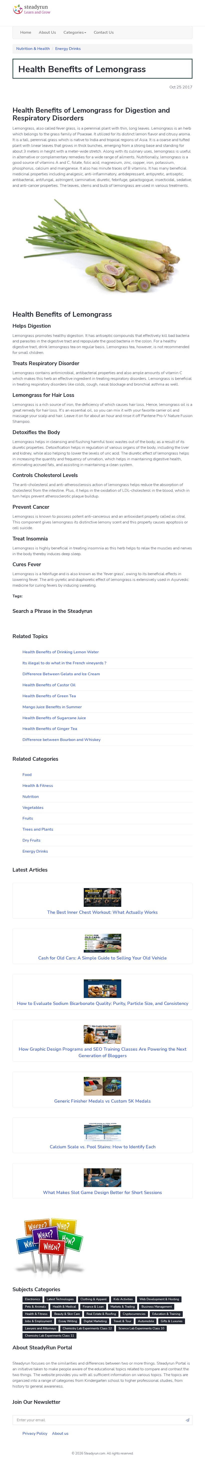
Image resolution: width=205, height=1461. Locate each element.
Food (27, 774)
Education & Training (166, 1314)
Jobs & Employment (38, 1321)
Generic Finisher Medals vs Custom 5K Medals (102, 1101)
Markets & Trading (122, 1307)
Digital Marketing (95, 1321)
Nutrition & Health (33, 48)
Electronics (32, 1299)
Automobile (146, 1321)
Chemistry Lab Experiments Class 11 (49, 1336)
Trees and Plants (37, 829)
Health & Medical (64, 1307)
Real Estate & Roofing (101, 1314)
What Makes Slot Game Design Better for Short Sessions (102, 1193)
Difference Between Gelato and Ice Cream (61, 674)
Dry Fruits (31, 840)
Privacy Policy (34, 1433)
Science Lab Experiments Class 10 (141, 1328)
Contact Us (104, 32)
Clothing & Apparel (93, 1299)
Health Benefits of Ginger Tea (49, 728)
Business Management (157, 1307)
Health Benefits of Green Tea (49, 696)
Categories (74, 32)
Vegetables (33, 807)
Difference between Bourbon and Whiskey (61, 739)
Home (25, 32)
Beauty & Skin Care (67, 1314)
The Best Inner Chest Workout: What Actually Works (102, 912)
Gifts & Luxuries (171, 1321)
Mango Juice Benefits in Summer (52, 707)
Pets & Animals (35, 1307)
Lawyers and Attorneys (40, 1328)
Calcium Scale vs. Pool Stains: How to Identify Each (103, 1147)
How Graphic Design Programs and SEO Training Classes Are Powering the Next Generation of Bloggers (102, 1052)
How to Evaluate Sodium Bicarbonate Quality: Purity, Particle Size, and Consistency (102, 1003)
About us (60, 1433)
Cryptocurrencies (134, 1314)
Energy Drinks (68, 48)
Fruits (27, 818)
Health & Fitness (37, 785)
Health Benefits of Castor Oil (49, 685)
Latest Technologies (60, 1299)
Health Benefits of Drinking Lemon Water (60, 652)
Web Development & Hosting (159, 1299)
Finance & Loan (93, 1307)
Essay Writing (67, 1321)
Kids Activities (123, 1299)
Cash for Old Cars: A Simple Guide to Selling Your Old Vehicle (102, 958)
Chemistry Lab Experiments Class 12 (87, 1328)
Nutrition (30, 796)
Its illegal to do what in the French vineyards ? (64, 663)
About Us (47, 32)
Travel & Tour (122, 1321)
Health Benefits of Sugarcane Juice (54, 718)
